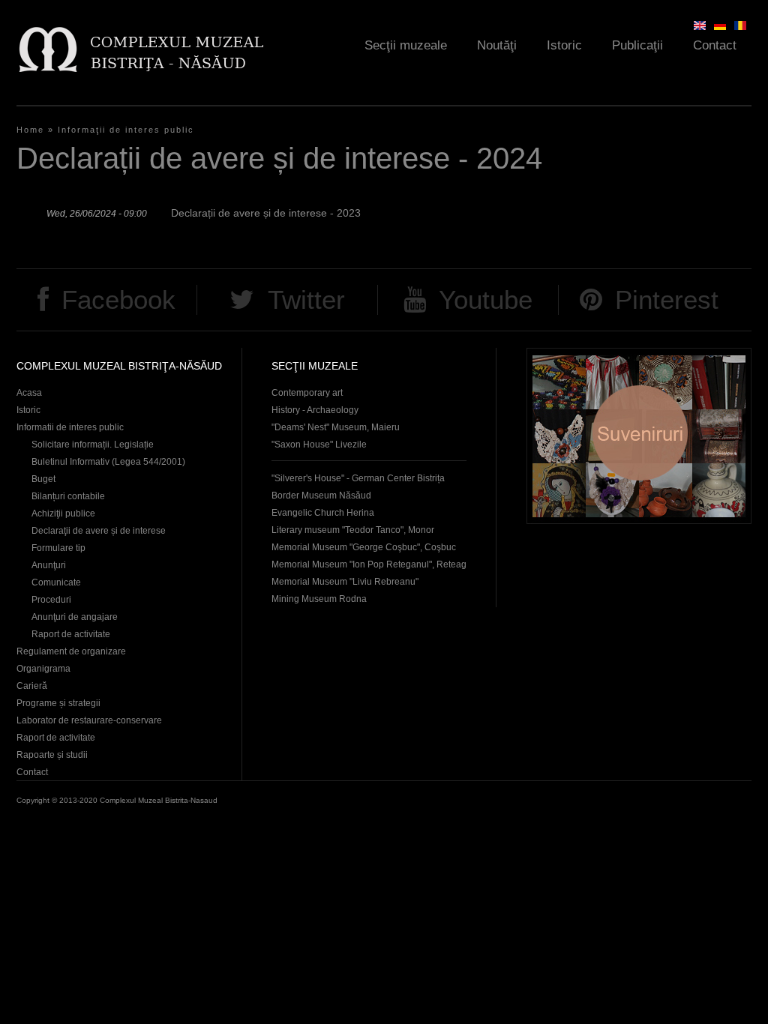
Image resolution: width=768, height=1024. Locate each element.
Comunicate (56, 582)
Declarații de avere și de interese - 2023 (266, 213)
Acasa (29, 393)
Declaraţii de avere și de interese (99, 530)
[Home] (140, 49)
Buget (44, 479)
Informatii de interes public (70, 427)
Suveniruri (639, 436)
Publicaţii (637, 45)
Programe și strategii (58, 703)
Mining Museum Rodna (319, 599)
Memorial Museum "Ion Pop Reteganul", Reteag (369, 564)
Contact (714, 45)
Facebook (119, 299)
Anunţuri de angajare (75, 617)
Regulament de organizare (71, 651)
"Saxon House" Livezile (319, 444)
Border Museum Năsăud (321, 495)
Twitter (306, 299)
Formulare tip (59, 548)
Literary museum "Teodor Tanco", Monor (353, 530)
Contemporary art (307, 393)
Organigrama (43, 668)
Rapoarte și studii (52, 755)
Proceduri (51, 599)
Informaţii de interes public (126, 129)
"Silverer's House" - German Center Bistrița (358, 478)
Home (30, 129)
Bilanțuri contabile (68, 496)
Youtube (485, 299)
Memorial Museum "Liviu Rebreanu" (345, 581)
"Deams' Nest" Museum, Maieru (336, 427)
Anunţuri (49, 565)
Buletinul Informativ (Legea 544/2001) (108, 462)
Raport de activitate (71, 634)
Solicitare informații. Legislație (93, 444)
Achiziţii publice (63, 513)
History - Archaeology (315, 410)
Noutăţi (497, 45)
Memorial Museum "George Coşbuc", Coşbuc (364, 547)
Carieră (31, 686)
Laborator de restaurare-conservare (89, 720)
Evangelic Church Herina (323, 513)
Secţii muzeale (405, 45)
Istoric (564, 45)
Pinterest (666, 299)
